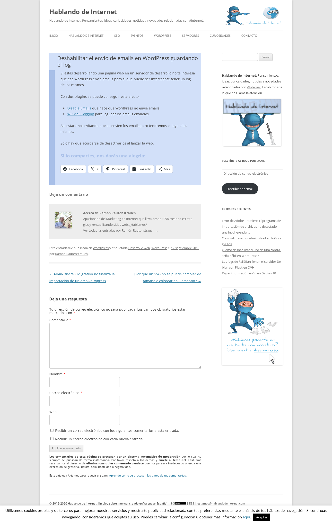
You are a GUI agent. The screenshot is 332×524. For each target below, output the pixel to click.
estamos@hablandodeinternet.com (221, 503)
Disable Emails (79, 108)
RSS (191, 503)
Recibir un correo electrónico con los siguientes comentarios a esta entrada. (117, 430)
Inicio (53, 36)
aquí (246, 517)
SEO (117, 36)
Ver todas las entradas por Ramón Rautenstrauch (120, 230)
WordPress (162, 36)
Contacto (249, 36)
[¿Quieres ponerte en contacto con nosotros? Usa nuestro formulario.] (252, 326)
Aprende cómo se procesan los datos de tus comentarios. (148, 475)
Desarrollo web (139, 248)
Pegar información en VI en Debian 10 (249, 273)
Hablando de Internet (83, 11)
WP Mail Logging (80, 114)
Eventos (137, 36)
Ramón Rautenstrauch (71, 254)
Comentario (60, 320)
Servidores (190, 36)
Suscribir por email (240, 189)
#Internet (254, 87)
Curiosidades (220, 36)
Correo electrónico (65, 392)
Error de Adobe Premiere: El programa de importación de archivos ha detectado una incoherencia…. (251, 226)
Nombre (57, 374)
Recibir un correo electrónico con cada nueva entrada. (99, 439)
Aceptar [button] (261, 517)
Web (53, 411)
